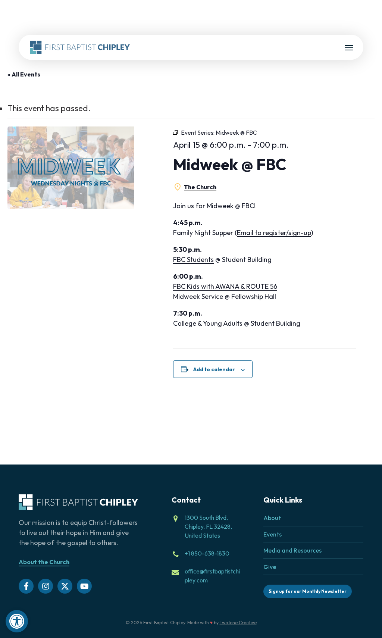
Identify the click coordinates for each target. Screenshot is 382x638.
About (272, 518)
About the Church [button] (44, 562)
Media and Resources (292, 550)
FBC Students (193, 259)
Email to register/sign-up (274, 232)
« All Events (23, 74)
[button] (17, 621)
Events (272, 534)
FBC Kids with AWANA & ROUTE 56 (225, 286)
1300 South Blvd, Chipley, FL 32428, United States (208, 526)
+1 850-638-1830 (207, 553)
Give (269, 566)
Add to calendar (214, 369)
